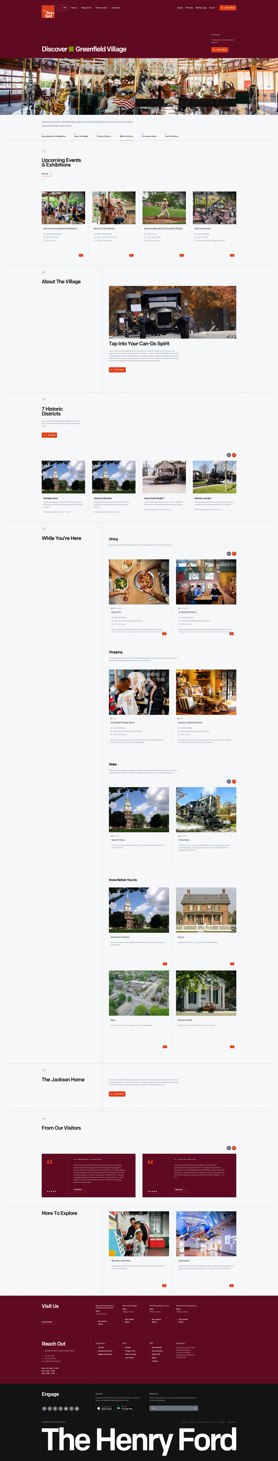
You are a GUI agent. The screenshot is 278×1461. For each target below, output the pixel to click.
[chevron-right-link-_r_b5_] (182, 255)
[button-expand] (81, 194)
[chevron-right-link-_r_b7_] (232, 255)
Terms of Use (231, 1422)
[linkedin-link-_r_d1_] (60, 1408)
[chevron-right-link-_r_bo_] (165, 963)
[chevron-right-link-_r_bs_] (232, 1046)
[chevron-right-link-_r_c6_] (164, 1285)
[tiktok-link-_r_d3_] (71, 1408)
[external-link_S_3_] (63, 1361)
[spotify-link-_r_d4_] (77, 1408)
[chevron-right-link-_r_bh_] (231, 633)
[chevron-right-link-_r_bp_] (232, 963)
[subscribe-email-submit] (195, 1408)
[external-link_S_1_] (63, 1356)
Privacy (215, 1422)
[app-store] (104, 1408)
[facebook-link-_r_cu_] (44, 1408)
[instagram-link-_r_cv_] (50, 1408)
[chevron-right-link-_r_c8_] (231, 1285)
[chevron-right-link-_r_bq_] (165, 1046)
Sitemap (222, 1422)
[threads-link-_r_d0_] (55, 1408)
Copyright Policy (203, 1422)
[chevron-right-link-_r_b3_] (131, 255)
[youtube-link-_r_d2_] (66, 1408)
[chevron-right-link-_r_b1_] (81, 255)
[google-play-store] (125, 1408)
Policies (192, 1422)
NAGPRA (184, 1422)
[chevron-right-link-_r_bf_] (164, 633)
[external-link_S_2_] (63, 1358)
